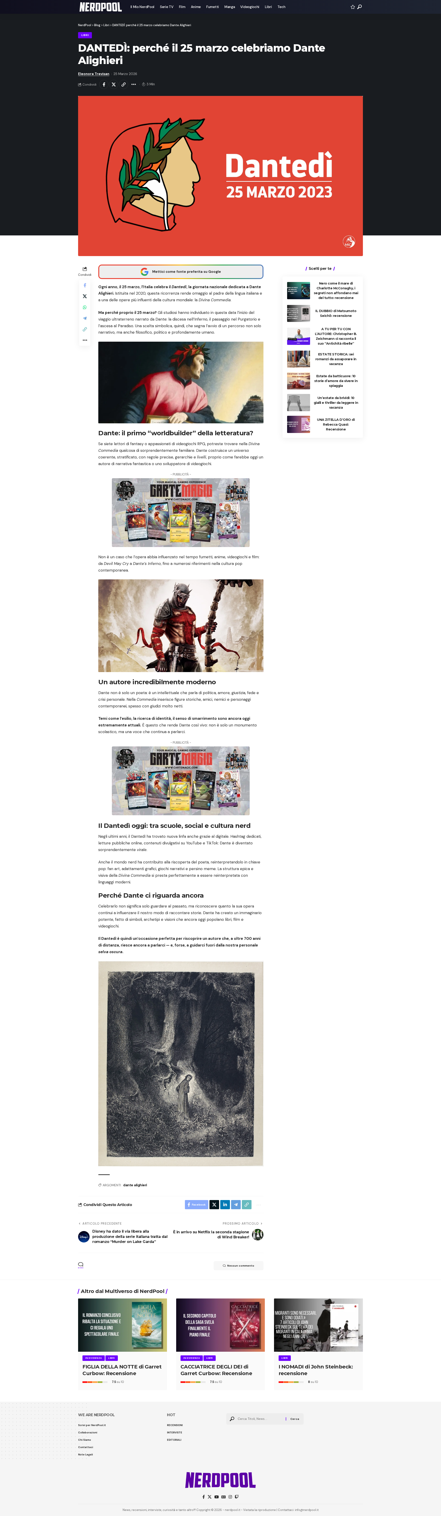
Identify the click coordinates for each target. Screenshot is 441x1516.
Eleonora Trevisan (93, 74)
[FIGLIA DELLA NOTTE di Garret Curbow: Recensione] (122, 1325)
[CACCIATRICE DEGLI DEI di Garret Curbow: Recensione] (220, 1325)
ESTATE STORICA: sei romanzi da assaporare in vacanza (335, 359)
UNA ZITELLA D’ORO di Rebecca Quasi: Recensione (336, 424)
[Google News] (223, 1497)
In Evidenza (93, 1358)
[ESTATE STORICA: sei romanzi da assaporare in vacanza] (298, 359)
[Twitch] (237, 1497)
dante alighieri (135, 1185)
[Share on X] (113, 84)
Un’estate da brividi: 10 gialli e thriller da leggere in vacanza (336, 402)
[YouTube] (216, 1497)
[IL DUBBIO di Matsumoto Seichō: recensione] (298, 313)
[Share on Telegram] (84, 318)
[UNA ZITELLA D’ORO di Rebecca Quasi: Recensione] (298, 424)
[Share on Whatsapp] (84, 307)
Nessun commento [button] (240, 1266)
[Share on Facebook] (103, 84)
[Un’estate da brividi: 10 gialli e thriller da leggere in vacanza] (298, 402)
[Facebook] (203, 1497)
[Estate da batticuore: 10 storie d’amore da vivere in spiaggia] (298, 380)
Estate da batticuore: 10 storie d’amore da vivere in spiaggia (336, 381)
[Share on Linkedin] (225, 1204)
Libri (85, 35)
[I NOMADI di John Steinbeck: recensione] (318, 1325)
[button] (359, 7)
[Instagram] (230, 1497)
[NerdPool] (100, 7)
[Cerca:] (260, 1419)
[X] (209, 1497)
